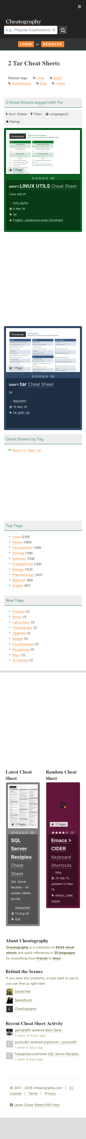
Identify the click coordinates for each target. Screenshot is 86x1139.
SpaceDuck (23, 1000)
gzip (21, 412)
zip (28, 412)
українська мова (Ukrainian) (44, 220)
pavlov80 (22, 1042)
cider (69, 895)
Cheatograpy (22, 628)
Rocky (17, 617)
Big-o (16, 655)
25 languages (64, 953)
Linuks (60, 83)
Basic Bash (53, 1030)
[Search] (63, 30)
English (18, 220)
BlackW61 (19, 401)
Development (22, 548)
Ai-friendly (20, 660)
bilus (58, 872)
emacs (59, 895)
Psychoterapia (23, 644)
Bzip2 (57, 78)
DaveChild (22, 991)
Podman (18, 612)
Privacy (50, 1093)
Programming (22, 564)
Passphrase (21, 650)
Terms (33, 1093)
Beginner (19, 580)
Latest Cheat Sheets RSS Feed (36, 1105)
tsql (17, 919)
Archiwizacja (21, 83)
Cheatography (17, 947)
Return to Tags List (26, 450)
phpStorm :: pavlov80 (60, 1042)
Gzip (43, 83)
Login (26, 44)
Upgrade (19, 633)
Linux (41, 78)
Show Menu (79, 6)
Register (52, 44)
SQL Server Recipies (63, 1054)
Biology (18, 569)
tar (15, 214)
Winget (17, 639)
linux (56, 958)
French (42, 958)
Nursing (18, 553)
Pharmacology (23, 575)
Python (17, 542)
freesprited (22, 907)
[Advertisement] (32, 7)
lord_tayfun (20, 203)
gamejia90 (23, 1030)
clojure (55, 901)
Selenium (19, 559)
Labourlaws (21, 622)
